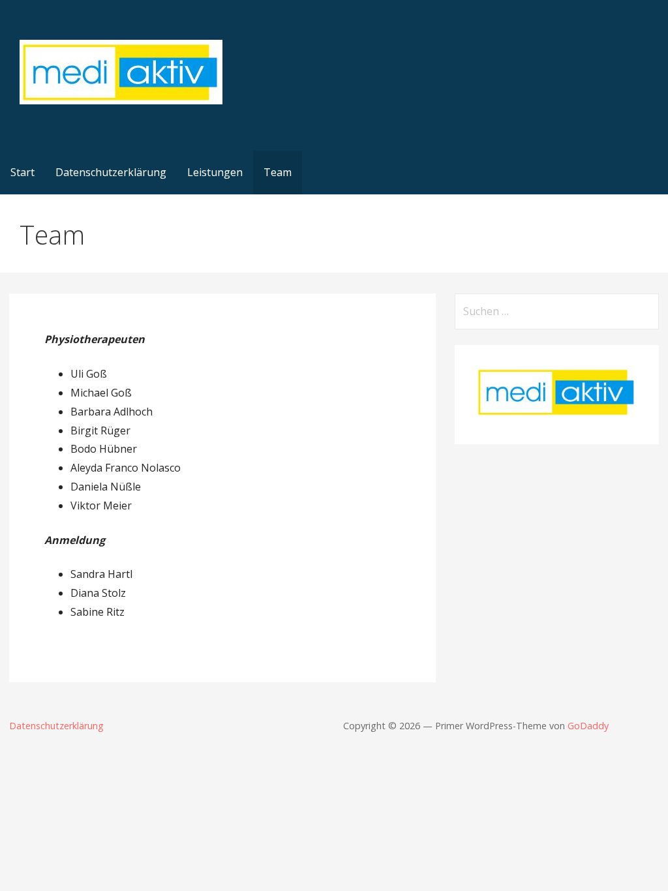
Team (278, 172)
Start (22, 172)
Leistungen (215, 172)
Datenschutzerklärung (110, 172)
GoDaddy (588, 725)
